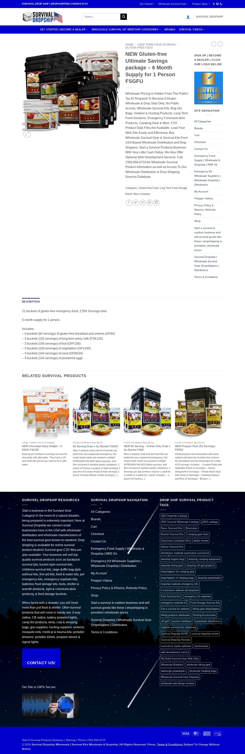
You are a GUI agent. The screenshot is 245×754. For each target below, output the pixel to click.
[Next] (222, 436)
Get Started (146, 3)
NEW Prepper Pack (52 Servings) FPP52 (195, 448)
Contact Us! (41, 663)
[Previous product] (220, 44)
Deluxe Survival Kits (172, 546)
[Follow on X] (214, 4)
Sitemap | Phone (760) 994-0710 (85, 740)
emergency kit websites (198, 596)
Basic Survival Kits (171, 528)
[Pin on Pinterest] (149, 203)
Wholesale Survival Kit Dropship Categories (125, 29)
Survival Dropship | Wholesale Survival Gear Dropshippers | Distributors (206, 263)
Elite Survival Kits (171, 596)
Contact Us (201, 148)
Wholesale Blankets (172, 664)
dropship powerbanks (209, 577)
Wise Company (141, 193)
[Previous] (22, 436)
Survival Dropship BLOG (174, 633)
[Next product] (213, 44)
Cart (196, 135)
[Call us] (221, 4)
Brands (170, 29)
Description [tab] (31, 301)
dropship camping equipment (204, 559)
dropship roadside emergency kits (179, 584)
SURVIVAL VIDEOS (191, 29)
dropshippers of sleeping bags (177, 577)
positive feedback (182, 621)
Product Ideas (200, 3)
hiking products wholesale (175, 615)
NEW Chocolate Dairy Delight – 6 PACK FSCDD (42, 448)
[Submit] (123, 17)
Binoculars (192, 528)
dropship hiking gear (172, 565)
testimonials (201, 646)
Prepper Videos (203, 198)
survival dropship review (205, 633)
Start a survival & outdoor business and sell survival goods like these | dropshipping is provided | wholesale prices (208, 239)
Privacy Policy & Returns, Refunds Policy (205, 210)
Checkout (200, 142)
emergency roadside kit (174, 602)
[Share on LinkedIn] (156, 203)
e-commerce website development (180, 590)
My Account (201, 191)
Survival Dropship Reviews (176, 639)
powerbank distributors (207, 621)
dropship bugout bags (173, 559)
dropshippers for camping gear (177, 571)
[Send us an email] (217, 4)
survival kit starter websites (176, 646)
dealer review (201, 540)
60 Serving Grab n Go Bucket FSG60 (95, 446)
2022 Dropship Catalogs (174, 515)
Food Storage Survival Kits (205, 602)
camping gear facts (198, 534)
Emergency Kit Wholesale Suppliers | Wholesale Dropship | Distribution (207, 178)
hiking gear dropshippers (206, 608)
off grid (165, 621)
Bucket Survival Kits (172, 534)
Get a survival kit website (175, 608)
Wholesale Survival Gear (172, 3)
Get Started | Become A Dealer (62, 29)
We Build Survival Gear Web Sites (180, 658)
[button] (188, 17)
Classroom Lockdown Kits (175, 540)
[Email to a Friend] (143, 203)
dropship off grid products (201, 565)
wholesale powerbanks (173, 671)
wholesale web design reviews (177, 683)
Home (129, 44)
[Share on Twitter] (136, 203)
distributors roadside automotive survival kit (185, 553)
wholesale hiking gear (198, 664)
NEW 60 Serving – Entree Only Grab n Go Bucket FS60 (147, 448)
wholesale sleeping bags (202, 671)
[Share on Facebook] (129, 203)
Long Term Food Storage (156, 44)
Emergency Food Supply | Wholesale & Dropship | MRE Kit (207, 160)
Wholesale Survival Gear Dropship (180, 677)
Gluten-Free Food (139, 47)
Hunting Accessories (204, 615)
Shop (197, 220)
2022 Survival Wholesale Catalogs (180, 521)
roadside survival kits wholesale (178, 627)
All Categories (202, 121)
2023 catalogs (210, 521)
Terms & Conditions (206, 276)
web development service (175, 652)
